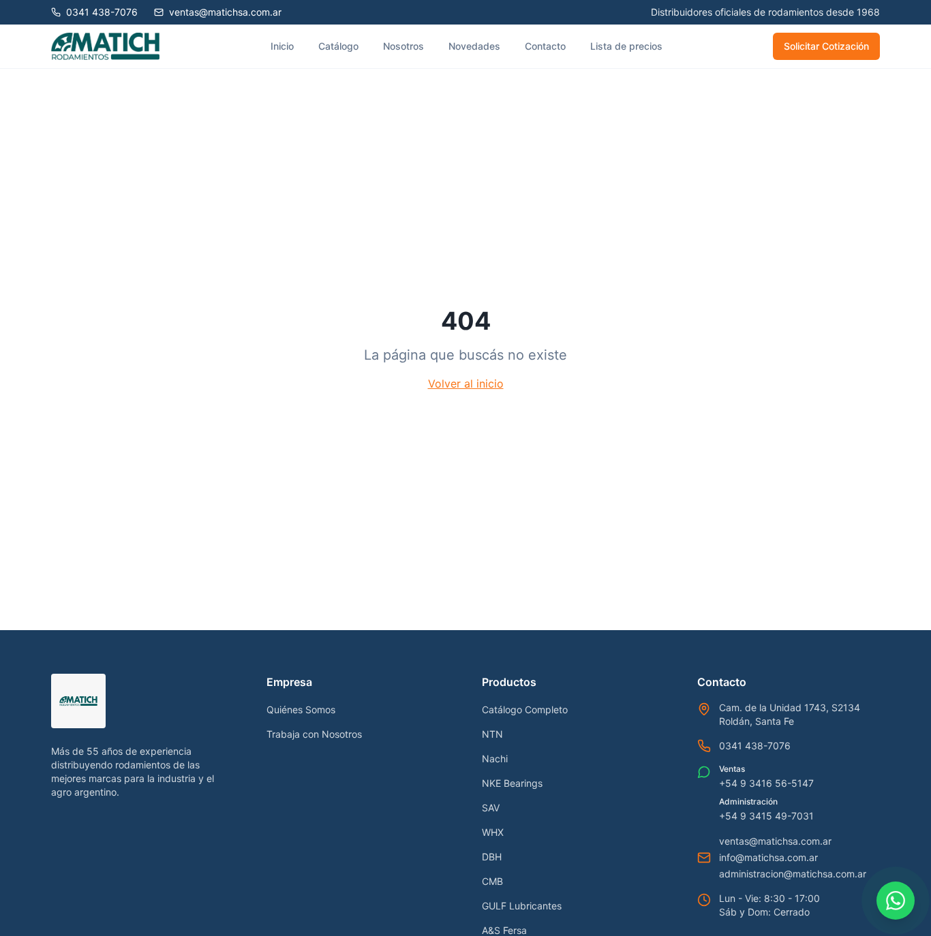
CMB (492, 881)
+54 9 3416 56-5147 (766, 783)
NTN (492, 734)
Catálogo (338, 46)
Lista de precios (626, 46)
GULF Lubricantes (522, 905)
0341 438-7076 (755, 745)
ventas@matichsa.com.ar (775, 841)
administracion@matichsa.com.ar (792, 873)
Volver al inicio (466, 383)
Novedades (474, 46)
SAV (491, 807)
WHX (493, 832)
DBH (492, 856)
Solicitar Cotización (826, 46)
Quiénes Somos (300, 709)
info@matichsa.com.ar (768, 857)
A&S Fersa (504, 930)
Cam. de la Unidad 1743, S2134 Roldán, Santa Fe (789, 714)
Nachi (495, 758)
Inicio (282, 46)
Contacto (545, 46)
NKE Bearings (512, 783)
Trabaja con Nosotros (314, 734)
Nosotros (403, 46)
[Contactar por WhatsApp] (895, 901)
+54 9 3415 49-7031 (766, 816)
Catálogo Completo (525, 709)
